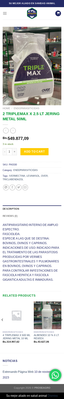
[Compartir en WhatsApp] (6, 187)
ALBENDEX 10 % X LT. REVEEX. (46, 337)
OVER (44, 176)
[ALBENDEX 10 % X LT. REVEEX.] (47, 315)
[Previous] (2, 327)
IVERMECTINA (17, 176)
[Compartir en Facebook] (12, 187)
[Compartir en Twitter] (19, 187)
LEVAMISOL (33, 176)
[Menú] (5, 13)
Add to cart (34, 151)
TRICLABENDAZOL (13, 179)
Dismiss (53, 395)
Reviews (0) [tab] (10, 216)
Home (6, 108)
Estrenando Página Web (18, 371)
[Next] (61, 327)
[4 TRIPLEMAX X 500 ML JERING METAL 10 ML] (16, 315)
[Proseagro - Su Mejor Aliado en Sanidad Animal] (32, 13)
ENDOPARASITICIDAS (26, 108)
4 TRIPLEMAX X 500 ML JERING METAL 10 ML (16, 337)
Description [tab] (11, 209)
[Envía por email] (25, 187)
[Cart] (58, 13)
